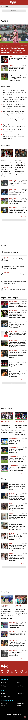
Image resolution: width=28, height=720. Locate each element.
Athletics (18, 683)
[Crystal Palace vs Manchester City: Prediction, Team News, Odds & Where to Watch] (4, 468)
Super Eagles (5, 159)
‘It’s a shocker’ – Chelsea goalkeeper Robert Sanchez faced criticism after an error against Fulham (17, 374)
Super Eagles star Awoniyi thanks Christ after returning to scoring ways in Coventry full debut (18, 211)
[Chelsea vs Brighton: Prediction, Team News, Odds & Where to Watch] (4, 441)
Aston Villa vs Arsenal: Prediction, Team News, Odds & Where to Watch (7, 429)
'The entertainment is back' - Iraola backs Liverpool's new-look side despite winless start (18, 305)
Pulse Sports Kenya (5, 704)
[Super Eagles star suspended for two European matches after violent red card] (4, 192)
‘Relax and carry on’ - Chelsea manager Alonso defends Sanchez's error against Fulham (17, 355)
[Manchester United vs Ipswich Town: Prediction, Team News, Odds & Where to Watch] (21, 416)
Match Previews (5, 421)
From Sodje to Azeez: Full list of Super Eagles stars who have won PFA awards (18, 201)
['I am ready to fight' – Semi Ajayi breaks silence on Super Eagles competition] (4, 183)
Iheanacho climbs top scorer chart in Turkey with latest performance (17, 68)
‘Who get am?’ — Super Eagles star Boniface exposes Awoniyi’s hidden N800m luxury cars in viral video (17, 508)
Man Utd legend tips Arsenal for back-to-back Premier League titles (17, 364)
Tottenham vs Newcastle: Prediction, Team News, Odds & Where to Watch (17, 451)
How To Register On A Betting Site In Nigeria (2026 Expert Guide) (15, 282)
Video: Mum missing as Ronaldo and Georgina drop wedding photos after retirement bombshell (17, 527)
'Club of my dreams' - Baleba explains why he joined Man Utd (17, 334)
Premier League (13, 301)
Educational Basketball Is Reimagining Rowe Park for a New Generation (17, 654)
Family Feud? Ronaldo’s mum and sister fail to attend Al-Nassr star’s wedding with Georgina (17, 547)
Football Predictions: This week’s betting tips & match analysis (15, 275)
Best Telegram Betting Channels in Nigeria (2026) (14, 259)
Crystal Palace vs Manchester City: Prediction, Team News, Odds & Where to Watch (17, 469)
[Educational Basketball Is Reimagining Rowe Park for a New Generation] (4, 653)
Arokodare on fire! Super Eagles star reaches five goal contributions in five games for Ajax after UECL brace (7, 169)
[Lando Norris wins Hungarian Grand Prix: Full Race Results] (4, 634)
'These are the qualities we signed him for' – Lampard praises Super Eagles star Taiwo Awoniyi (16, 325)
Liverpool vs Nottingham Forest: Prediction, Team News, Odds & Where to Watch (17, 460)
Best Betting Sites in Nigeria (11, 252)
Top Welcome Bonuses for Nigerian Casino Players (14, 290)
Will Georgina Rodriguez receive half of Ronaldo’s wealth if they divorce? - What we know (18, 537)
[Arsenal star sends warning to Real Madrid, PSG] (4, 59)
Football (4, 45)
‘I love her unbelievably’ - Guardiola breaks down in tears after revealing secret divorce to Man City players (17, 497)
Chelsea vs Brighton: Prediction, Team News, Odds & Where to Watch (17, 442)
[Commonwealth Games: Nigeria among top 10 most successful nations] (21, 599)
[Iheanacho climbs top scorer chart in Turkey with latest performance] (4, 68)
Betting (6, 251)
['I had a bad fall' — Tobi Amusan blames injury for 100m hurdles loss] (4, 625)
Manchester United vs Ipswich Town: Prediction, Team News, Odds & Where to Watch (21, 430)
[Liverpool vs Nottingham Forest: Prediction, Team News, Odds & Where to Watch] (4, 459)
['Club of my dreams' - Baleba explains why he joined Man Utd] (4, 334)
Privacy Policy (5, 696)
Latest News (4, 6)
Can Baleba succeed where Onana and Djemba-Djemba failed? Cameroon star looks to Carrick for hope (17, 344)
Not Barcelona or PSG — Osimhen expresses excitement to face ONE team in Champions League (18, 78)
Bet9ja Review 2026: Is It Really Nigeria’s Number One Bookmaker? (14, 267)
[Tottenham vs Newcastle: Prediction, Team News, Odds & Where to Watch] (4, 450)
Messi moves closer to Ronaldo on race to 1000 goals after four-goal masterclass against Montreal (13, 50)
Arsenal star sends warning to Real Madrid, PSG (17, 59)
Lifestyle (11, 483)
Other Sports (5, 605)
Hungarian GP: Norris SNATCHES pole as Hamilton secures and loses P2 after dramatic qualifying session (17, 644)
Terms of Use (20, 693)
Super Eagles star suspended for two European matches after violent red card (17, 192)
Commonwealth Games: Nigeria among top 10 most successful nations (21, 613)
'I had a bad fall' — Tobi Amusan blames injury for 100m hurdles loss (16, 625)
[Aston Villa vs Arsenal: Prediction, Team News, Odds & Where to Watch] (7, 416)
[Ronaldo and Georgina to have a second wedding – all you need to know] (4, 516)
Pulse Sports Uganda (20, 704)
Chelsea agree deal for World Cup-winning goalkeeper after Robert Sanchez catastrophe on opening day (17, 315)
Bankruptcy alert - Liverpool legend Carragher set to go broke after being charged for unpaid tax (17, 487)
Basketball (4, 686)
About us (3, 693)
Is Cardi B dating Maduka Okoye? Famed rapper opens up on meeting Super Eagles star (20, 168)
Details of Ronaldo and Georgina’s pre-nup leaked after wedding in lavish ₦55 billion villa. (17, 558)
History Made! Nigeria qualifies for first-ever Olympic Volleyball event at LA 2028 (7, 614)
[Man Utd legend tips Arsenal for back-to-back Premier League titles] (4, 363)
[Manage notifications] (24, 717)
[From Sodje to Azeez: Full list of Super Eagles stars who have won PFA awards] (4, 201)
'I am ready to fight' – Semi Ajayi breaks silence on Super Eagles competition (17, 183)
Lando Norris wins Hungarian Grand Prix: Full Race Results (17, 633)
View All (22, 216)
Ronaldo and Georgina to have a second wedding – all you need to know (18, 517)
